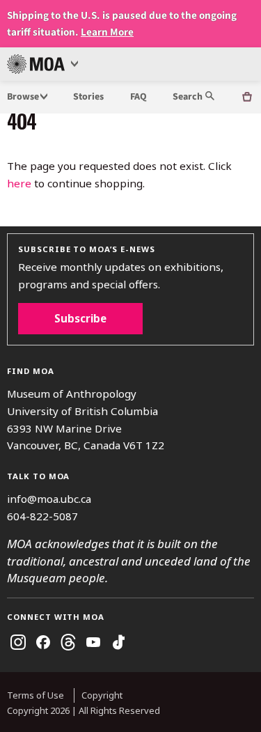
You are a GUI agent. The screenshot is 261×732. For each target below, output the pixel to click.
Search (189, 97)
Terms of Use (35, 695)
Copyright (101, 695)
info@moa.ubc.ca (49, 499)
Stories (88, 97)
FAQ (138, 97)
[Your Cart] (247, 97)
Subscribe (80, 318)
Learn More (107, 32)
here (19, 183)
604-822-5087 (42, 516)
